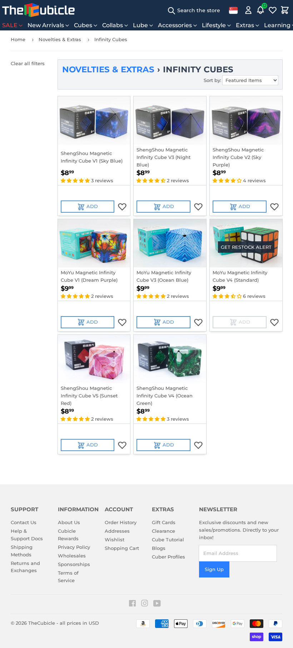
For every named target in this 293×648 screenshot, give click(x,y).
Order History (120, 522)
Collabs (112, 25)
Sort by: (212, 80)
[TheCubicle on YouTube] (157, 604)
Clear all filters (28, 63)
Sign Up (214, 569)
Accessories (175, 25)
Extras (245, 25)
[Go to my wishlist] (273, 10)
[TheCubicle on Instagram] (144, 604)
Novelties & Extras (60, 39)
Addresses (117, 531)
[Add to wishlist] (122, 207)
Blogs (158, 548)
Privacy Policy (74, 547)
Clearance (163, 531)
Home (18, 39)
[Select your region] (233, 10)
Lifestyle (214, 25)
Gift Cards (163, 522)
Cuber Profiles (168, 557)
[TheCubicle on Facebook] (132, 604)
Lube (140, 25)
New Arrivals (46, 25)
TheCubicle (41, 623)
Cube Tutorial (168, 539)
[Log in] (248, 10)
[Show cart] (285, 10)
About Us (69, 522)
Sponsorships (74, 564)
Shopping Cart (122, 548)
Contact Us (23, 522)
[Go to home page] (38, 10)
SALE (10, 25)
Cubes (83, 25)
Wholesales (72, 555)
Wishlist (114, 539)
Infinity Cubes (110, 39)
